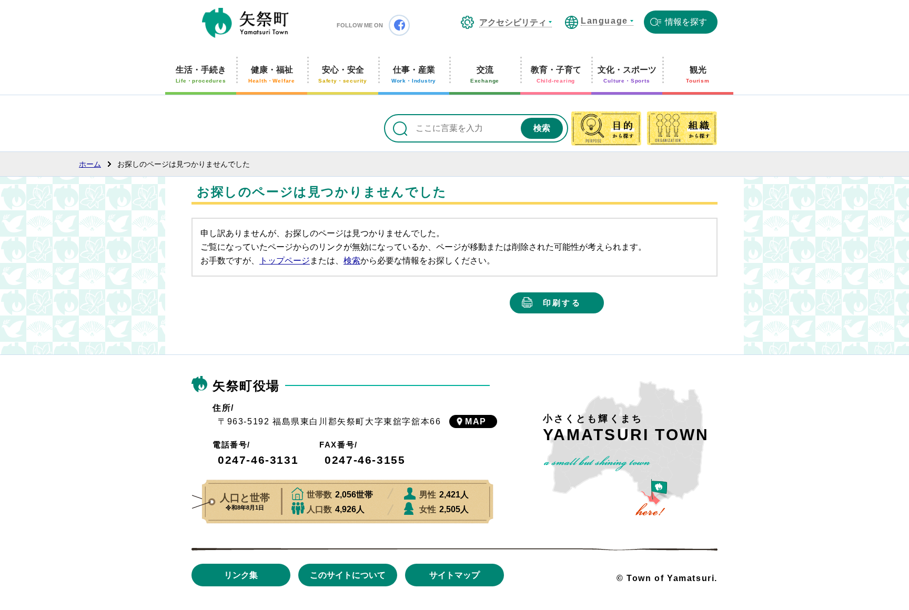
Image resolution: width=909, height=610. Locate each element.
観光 (698, 74)
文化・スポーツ (627, 74)
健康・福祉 (271, 74)
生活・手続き (201, 74)
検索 (352, 260)
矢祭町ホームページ (245, 23)
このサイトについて (348, 575)
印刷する (562, 303)
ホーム (90, 164)
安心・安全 (342, 74)
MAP (476, 421)
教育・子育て (556, 74)
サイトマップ (454, 575)
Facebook (399, 25)
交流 (484, 74)
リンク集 (241, 575)
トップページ (284, 260)
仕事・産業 (413, 74)
